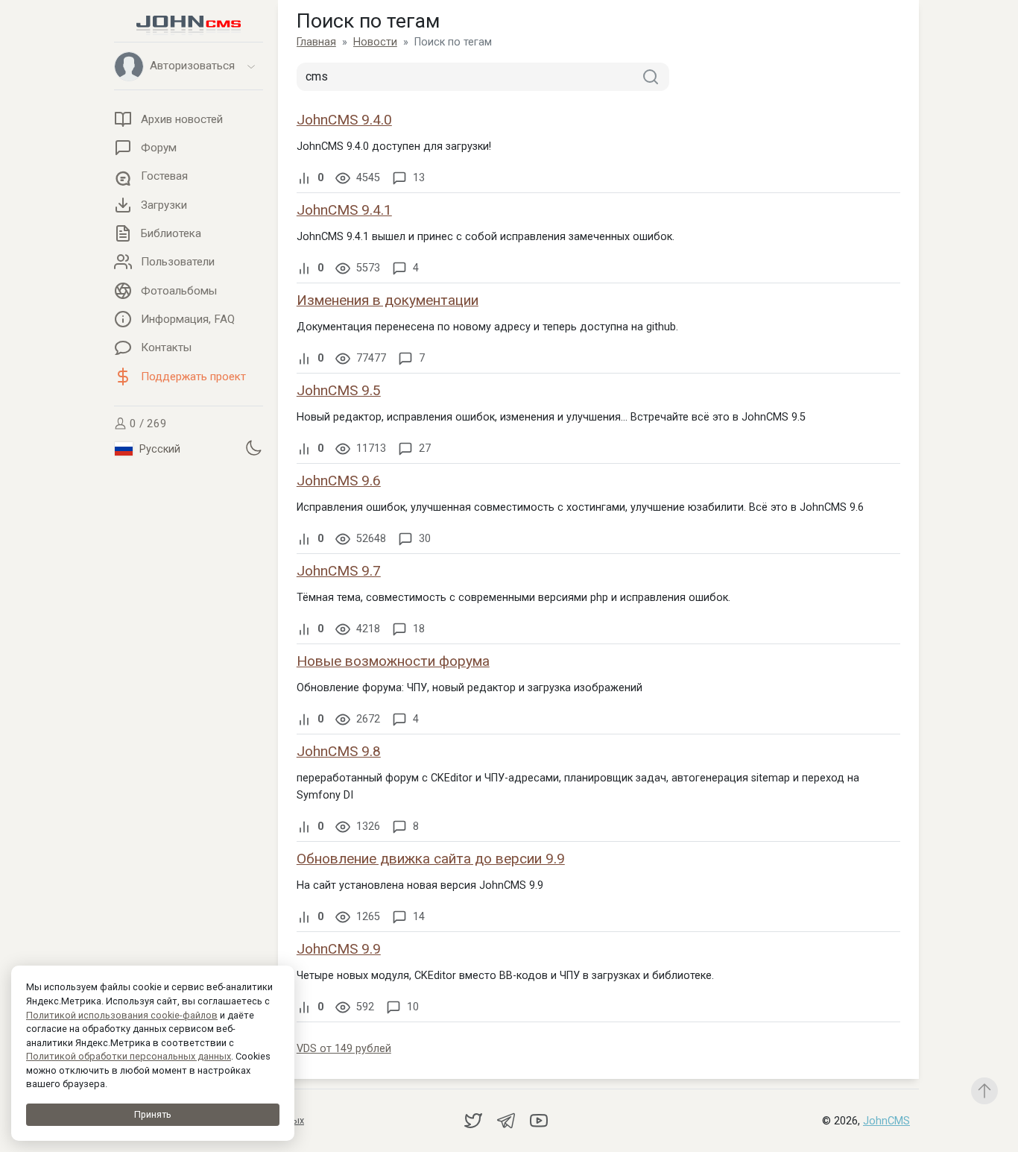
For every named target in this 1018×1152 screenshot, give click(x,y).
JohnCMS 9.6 (339, 480)
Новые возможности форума (393, 661)
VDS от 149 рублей (344, 1048)
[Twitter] (474, 1120)
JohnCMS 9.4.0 (344, 119)
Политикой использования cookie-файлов (122, 1015)
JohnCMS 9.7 (339, 570)
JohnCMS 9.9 (339, 948)
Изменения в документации (387, 300)
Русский (158, 449)
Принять (152, 1114)
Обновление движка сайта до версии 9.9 (431, 858)
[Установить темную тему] (253, 448)
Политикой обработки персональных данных (128, 1056)
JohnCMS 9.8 (339, 751)
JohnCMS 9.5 (339, 390)
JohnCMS (886, 1121)
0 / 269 (147, 423)
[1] (650, 77)
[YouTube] (539, 1120)
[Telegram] (507, 1120)
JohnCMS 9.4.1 (344, 209)
